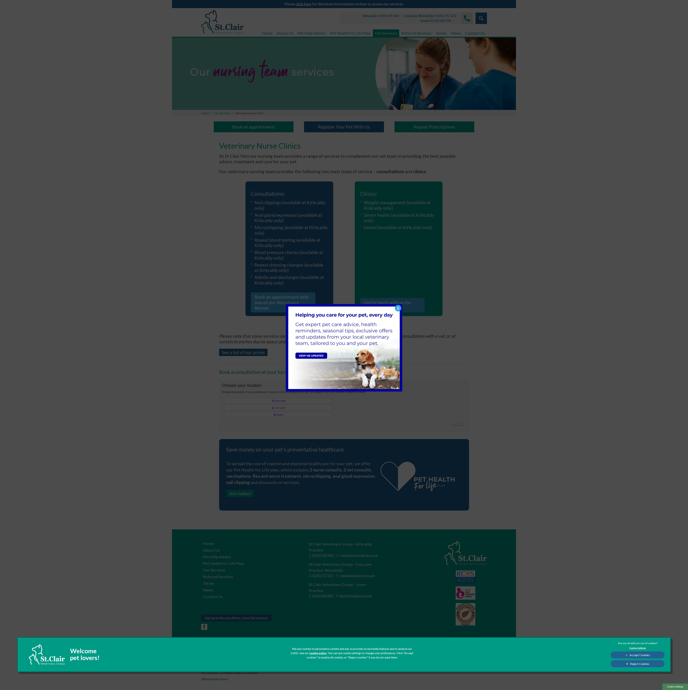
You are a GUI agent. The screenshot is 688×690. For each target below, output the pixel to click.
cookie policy (318, 653)
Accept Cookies (640, 655)
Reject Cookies (639, 663)
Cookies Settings (675, 686)
